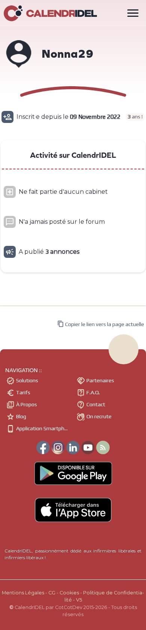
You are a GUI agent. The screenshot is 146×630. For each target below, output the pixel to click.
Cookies (69, 593)
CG (51, 593)
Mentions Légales (23, 593)
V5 (79, 600)
